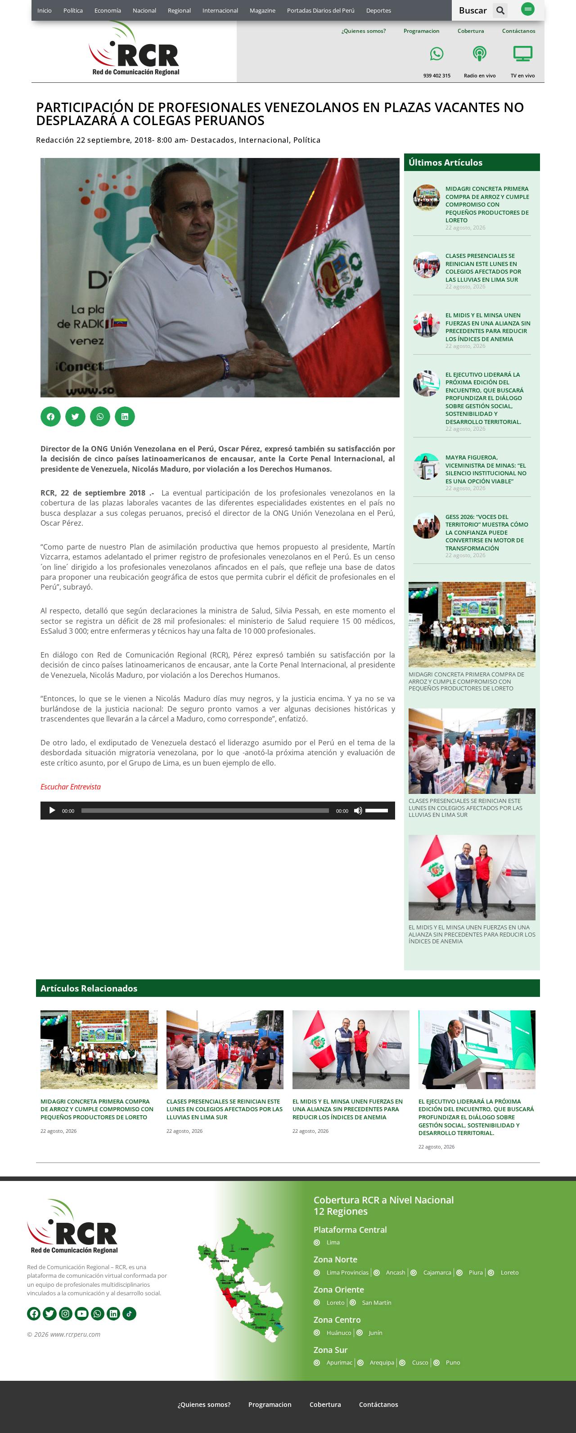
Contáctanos (519, 31)
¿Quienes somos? (364, 31)
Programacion (422, 31)
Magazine (262, 10)
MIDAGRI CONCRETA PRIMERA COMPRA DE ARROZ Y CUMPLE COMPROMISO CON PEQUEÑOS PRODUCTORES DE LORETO (487, 204)
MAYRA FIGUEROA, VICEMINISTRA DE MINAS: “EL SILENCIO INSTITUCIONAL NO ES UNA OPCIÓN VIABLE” (486, 469)
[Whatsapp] (97, 1313)
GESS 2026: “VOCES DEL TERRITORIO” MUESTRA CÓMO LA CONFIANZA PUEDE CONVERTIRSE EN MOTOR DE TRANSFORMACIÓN (487, 532)
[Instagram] (65, 1313)
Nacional (144, 10)
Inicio (44, 10)
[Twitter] (49, 1313)
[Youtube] (81, 1313)
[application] (217, 811)
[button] (500, 10)
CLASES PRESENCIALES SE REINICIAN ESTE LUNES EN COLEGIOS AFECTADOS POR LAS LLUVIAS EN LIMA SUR (483, 268)
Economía (107, 10)
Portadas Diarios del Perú (321, 10)
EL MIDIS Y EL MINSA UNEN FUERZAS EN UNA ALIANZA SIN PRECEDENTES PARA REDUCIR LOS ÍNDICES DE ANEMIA (488, 327)
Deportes (378, 10)
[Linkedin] (113, 1313)
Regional (179, 10)
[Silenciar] (358, 810)
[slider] (378, 810)
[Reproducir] (52, 810)
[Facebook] (33, 1313)
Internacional (220, 10)
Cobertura (471, 31)
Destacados (212, 140)
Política (73, 10)
